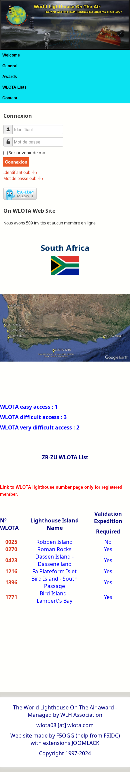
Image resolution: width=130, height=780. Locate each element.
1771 (11, 597)
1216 (11, 571)
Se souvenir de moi (27, 153)
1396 (11, 582)
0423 (11, 560)
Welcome (11, 55)
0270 (11, 549)
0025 (11, 542)
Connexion (16, 162)
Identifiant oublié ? (20, 172)
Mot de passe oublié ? (23, 178)
